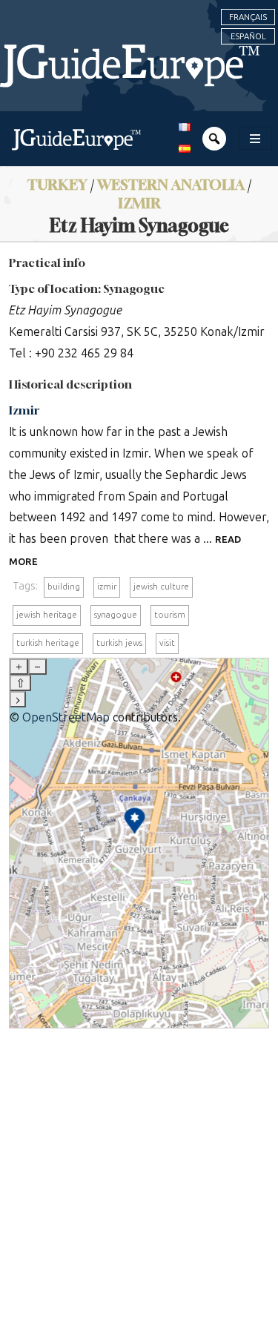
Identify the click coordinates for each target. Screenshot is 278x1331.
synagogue (115, 615)
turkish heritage (47, 643)
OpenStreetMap (66, 717)
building (63, 586)
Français (248, 17)
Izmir (139, 202)
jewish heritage (46, 615)
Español (248, 36)
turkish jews (119, 643)
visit (167, 643)
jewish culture (161, 586)
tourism (169, 615)
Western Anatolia (171, 184)
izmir (106, 586)
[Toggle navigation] (255, 139)
